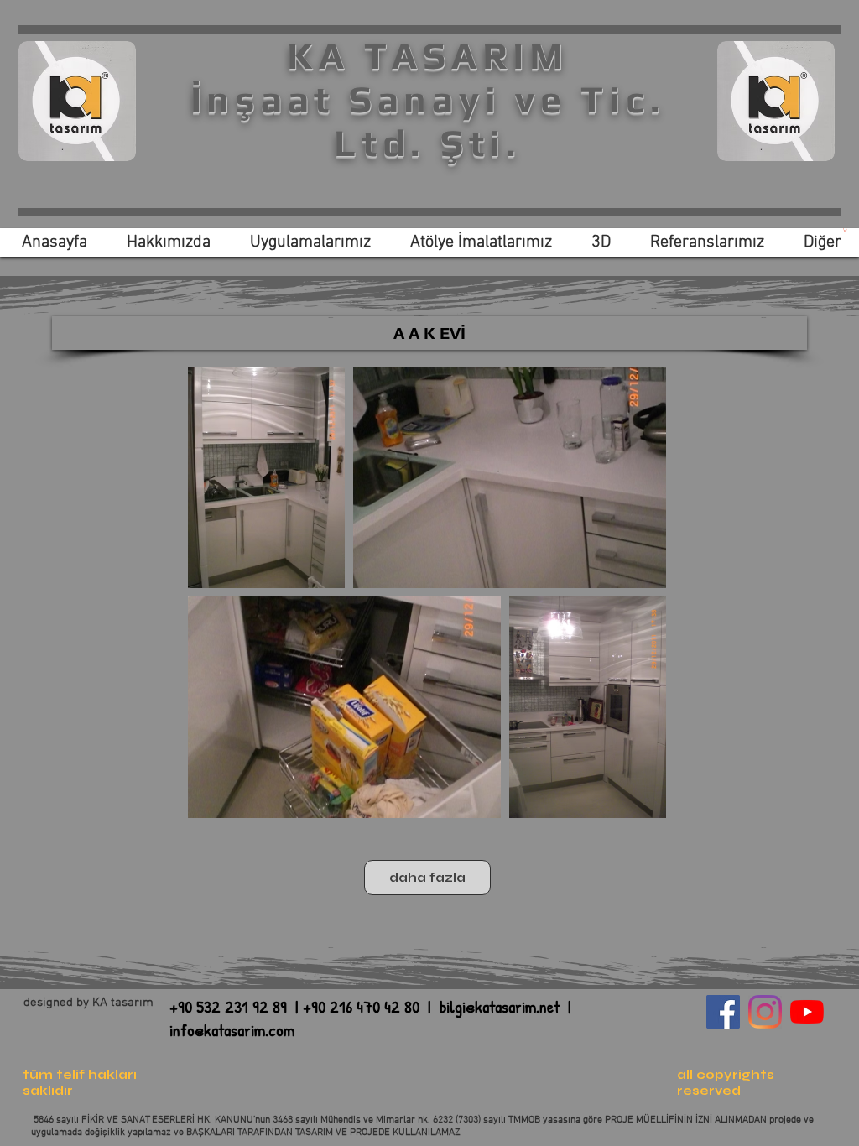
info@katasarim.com (231, 1029)
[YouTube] (807, 1012)
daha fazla (427, 877)
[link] (845, 230)
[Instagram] (765, 1012)
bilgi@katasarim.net (500, 1006)
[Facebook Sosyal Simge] (723, 1012)
